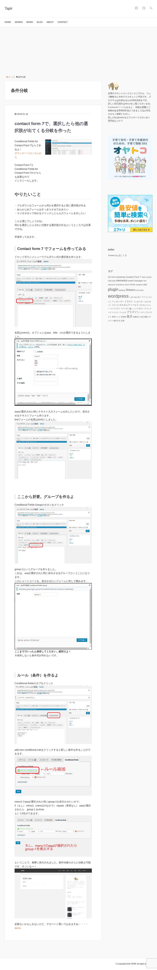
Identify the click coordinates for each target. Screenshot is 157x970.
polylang (122, 290)
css (143, 277)
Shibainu (131, 289)
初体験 (123, 317)
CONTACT (62, 22)
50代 (109, 277)
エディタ (115, 305)
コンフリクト (115, 308)
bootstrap (120, 277)
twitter (121, 117)
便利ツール (116, 317)
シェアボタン (138, 308)
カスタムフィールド (129, 305)
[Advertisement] (78, 50)
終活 (142, 317)
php (145, 284)
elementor (122, 280)
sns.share (140, 290)
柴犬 (129, 316)
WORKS (19, 22)
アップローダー (118, 302)
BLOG (40, 22)
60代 (114, 277)
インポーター (139, 302)
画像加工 (136, 317)
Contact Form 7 (133, 277)
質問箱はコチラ (115, 121)
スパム (146, 308)
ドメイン (115, 312)
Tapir (8, 8)
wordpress (118, 296)
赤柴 (122, 321)
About (128, 103)
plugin (113, 289)
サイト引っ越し (127, 308)
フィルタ (122, 312)
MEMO (29, 22)
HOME (8, 22)
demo (18, 928)
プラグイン (133, 312)
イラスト (128, 301)
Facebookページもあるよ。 (121, 107)
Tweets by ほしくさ (117, 255)
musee (126, 285)
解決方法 (117, 321)
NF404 (132, 285)
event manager (135, 280)
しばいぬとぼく (135, 297)
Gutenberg (120, 285)
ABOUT (50, 22)
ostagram (139, 285)
